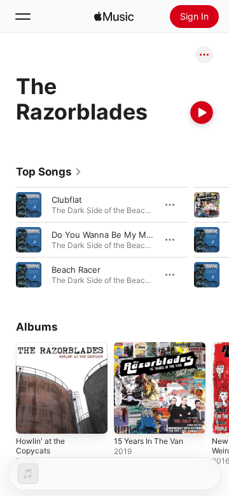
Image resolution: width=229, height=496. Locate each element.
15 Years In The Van (148, 441)
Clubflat (67, 200)
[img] (114, 16)
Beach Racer (76, 270)
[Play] (201, 112)
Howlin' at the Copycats (40, 445)
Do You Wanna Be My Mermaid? (114, 235)
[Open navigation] (23, 17)
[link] (49, 172)
